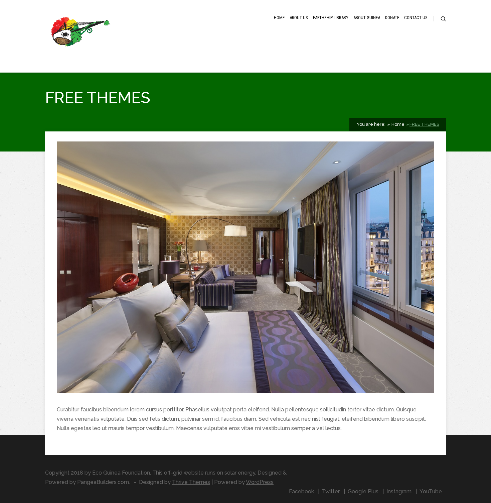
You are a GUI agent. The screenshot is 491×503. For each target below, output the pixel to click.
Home (279, 17)
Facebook (301, 491)
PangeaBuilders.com (103, 482)
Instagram (399, 491)
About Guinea (366, 17)
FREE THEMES (424, 124)
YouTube (431, 491)
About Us (299, 17)
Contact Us (416, 17)
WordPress (260, 482)
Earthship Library (330, 17)
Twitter (331, 491)
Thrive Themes (191, 482)
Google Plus (363, 491)
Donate (392, 17)
